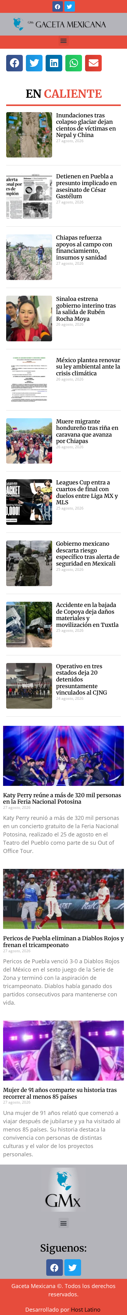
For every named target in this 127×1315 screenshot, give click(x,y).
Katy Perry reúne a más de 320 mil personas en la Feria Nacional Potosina (62, 798)
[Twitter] (69, 6)
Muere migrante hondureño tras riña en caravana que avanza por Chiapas (87, 431)
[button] (64, 41)
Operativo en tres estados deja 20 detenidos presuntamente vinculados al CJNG (81, 679)
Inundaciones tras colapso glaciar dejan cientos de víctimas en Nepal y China (86, 125)
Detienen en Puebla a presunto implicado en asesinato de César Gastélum (86, 186)
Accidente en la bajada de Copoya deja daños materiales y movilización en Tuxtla (87, 614)
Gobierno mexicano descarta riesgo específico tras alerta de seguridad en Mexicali (88, 553)
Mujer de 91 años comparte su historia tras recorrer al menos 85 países (60, 1093)
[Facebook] (57, 6)
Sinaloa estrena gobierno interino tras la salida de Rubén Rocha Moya (86, 308)
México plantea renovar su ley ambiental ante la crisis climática (88, 367)
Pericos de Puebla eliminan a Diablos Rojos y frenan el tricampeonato (63, 942)
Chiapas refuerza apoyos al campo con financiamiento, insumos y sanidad (84, 247)
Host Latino (85, 1309)
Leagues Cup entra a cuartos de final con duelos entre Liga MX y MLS (87, 492)
